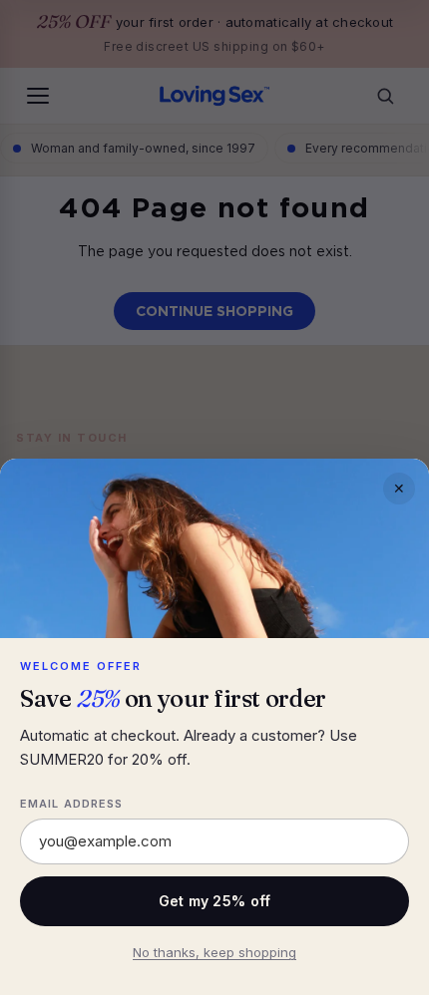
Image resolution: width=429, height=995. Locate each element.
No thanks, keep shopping (214, 952)
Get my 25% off (215, 900)
